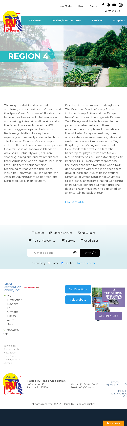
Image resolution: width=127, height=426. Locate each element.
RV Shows (35, 20)
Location (69, 263)
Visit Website (78, 299)
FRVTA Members (112, 384)
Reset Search (86, 263)
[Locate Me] (75, 253)
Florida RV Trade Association (12, 21)
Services (97, 20)
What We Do (112, 10)
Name (55, 263)
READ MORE (74, 202)
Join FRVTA (66, 6)
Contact (93, 6)
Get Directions (78, 289)
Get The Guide (108, 315)
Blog (80, 6)
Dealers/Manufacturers (66, 20)
